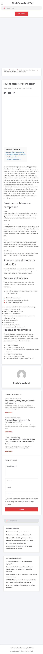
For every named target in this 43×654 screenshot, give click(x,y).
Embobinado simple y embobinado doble (19, 535)
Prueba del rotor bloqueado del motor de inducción (17, 421)
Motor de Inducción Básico (12, 88)
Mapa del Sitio (14, 651)
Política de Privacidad (26, 651)
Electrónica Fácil (21, 383)
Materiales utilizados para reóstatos (17, 532)
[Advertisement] (21, 40)
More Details (8, 412)
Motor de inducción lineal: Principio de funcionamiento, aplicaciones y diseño (20, 441)
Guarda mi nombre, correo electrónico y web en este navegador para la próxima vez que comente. (21, 501)
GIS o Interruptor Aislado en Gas (16, 543)
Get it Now (21, 13)
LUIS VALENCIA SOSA (12, 580)
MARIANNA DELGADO (12, 574)
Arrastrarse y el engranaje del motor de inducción (20, 402)
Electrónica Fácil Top (22, 3)
